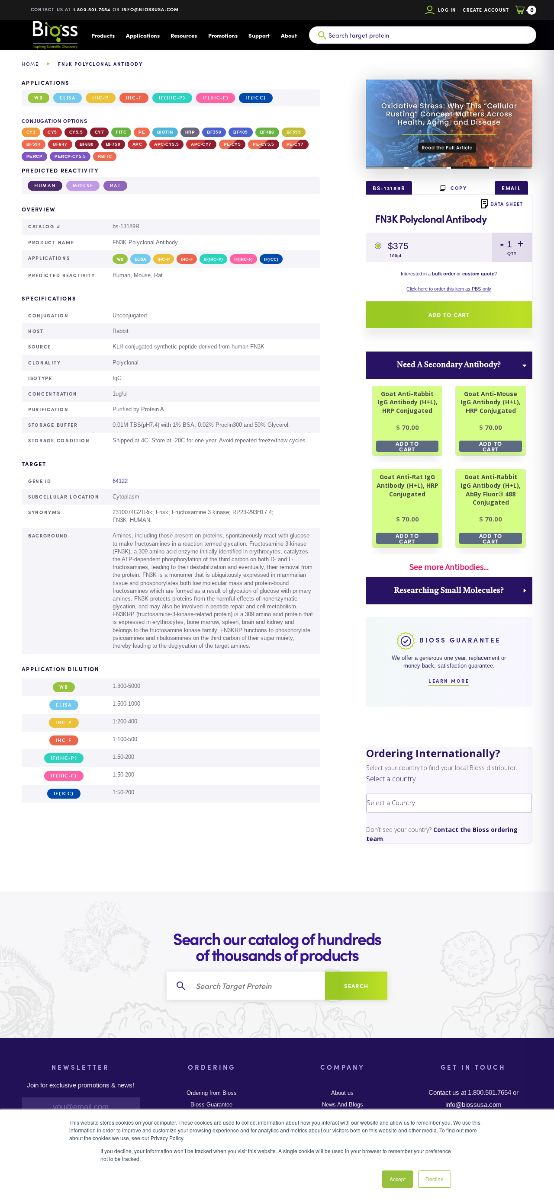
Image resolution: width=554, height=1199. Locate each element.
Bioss (55, 35)
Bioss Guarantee (211, 1105)
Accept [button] (398, 1179)
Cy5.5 (76, 132)
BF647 (60, 144)
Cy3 (30, 132)
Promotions (223, 35)
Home (30, 63)
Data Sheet (506, 203)
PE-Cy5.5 (263, 144)
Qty (512, 253)
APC (137, 144)
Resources (184, 35)
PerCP (34, 156)
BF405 (240, 132)
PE (141, 132)
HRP (190, 132)
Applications (143, 35)
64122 (120, 481)
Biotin (165, 132)
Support (259, 35)
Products (103, 35)
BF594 (33, 144)
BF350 (214, 132)
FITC (121, 132)
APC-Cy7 (201, 144)
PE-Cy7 (295, 144)
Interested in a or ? (449, 273)
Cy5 (52, 132)
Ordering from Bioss (212, 1093)
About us (342, 1093)
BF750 (113, 144)
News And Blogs (342, 1105)
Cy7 (99, 132)
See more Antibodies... (449, 566)
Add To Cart (407, 446)
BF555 (294, 132)
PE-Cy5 (232, 144)
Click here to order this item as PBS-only (448, 288)
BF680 (87, 144)
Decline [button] (434, 1179)
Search (356, 986)
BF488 (267, 132)
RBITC (105, 156)
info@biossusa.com (150, 9)
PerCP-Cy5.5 (70, 156)
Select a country (391, 778)
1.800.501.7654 (92, 9)
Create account (486, 9)
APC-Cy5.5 (166, 144)
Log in (447, 9)
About (289, 35)
